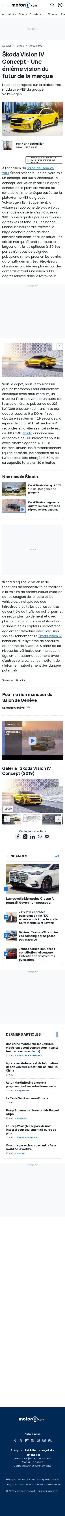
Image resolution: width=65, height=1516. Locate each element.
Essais (23, 14)
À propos (16, 1450)
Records (22, 1118)
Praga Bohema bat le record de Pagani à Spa (32, 1112)
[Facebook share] (18, 836)
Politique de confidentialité (20, 1479)
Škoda (27, 433)
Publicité (30, 1450)
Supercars (23, 1090)
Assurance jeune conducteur (32, 1458)
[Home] (24, 5)
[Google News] (32, 1440)
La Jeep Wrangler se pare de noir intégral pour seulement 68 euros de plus (31, 1129)
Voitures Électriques (29, 1055)
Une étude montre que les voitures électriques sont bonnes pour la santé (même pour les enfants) (32, 1047)
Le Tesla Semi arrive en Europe (27, 1098)
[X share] (25, 836)
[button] (7, 819)
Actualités (9, 14)
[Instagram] (38, 1440)
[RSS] (50, 1440)
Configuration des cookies (18, 1484)
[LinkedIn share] (32, 836)
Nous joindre (46, 1450)
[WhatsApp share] (40, 836)
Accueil (6, 45)
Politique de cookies (48, 1479)
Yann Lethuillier (33, 144)
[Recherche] (52, 5)
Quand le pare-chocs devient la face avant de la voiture (31, 1147)
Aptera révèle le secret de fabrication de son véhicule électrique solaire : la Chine (32, 1066)
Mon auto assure (32, 1462)
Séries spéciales (27, 1137)
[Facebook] (15, 1440)
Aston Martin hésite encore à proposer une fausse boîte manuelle (31, 1084)
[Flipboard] (27, 1440)
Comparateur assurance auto (32, 1465)
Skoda (20, 45)
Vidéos (52, 14)
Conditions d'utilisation (48, 1484)
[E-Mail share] (47, 836)
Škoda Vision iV (50, 636)
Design (21, 1153)
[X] (21, 1440)
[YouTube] (44, 1440)
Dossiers (35, 14)
